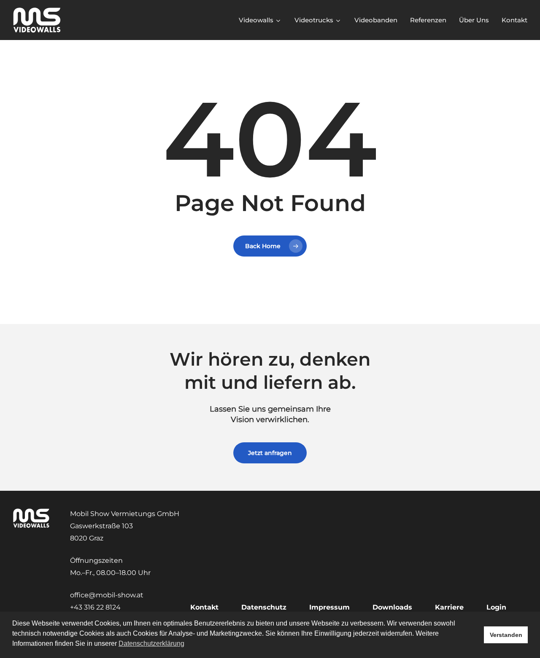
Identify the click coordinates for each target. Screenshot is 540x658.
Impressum (329, 607)
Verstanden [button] (506, 634)
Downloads (392, 607)
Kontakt (204, 607)
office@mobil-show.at (106, 595)
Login (496, 607)
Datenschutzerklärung (151, 643)
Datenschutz (263, 607)
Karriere (449, 607)
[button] (270, 452)
